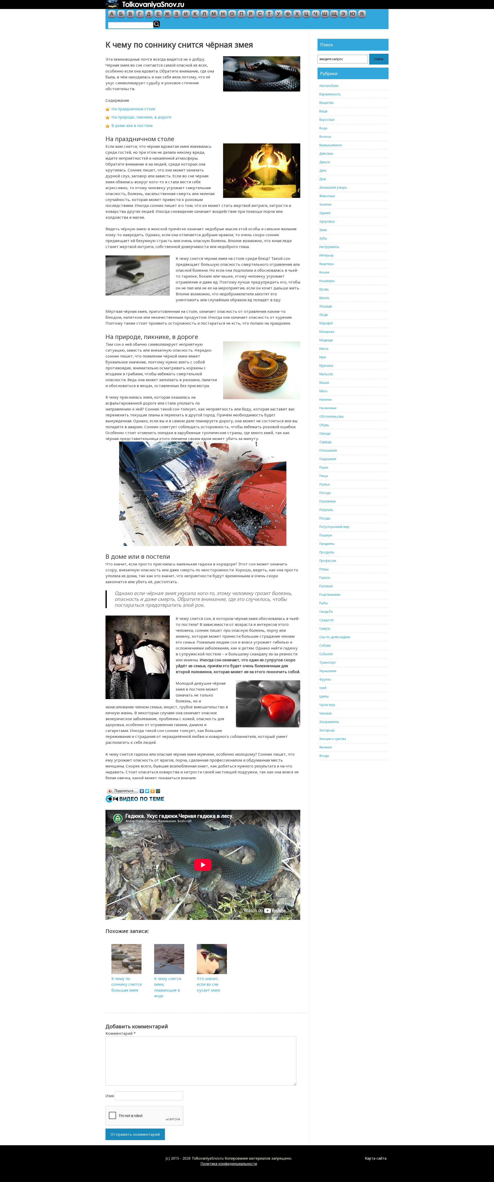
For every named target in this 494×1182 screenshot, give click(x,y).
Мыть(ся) (326, 374)
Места (323, 348)
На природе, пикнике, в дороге (141, 117)
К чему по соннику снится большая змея (126, 984)
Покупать (326, 510)
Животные (327, 196)
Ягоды (324, 756)
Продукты (326, 552)
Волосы (325, 136)
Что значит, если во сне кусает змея (208, 984)
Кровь (324, 289)
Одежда (325, 442)
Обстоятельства (331, 416)
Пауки (323, 467)
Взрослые (326, 119)
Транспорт (327, 662)
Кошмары (326, 281)
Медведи (326, 340)
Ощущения (327, 459)
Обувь (324, 425)
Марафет (326, 323)
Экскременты (329, 722)
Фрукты (325, 679)
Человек (325, 713)
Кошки (324, 272)
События (326, 654)
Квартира (326, 264)
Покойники (327, 501)
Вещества (326, 102)
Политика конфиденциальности (228, 1163)
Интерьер (326, 255)
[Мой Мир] (158, 790)
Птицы (324, 569)
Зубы (323, 238)
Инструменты (329, 247)
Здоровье (326, 221)
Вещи (323, 111)
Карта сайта (375, 1158)
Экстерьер (327, 730)
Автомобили (328, 86)
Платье (324, 484)
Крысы (324, 298)
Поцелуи (325, 535)
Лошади (325, 306)
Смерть (324, 628)
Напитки (325, 399)
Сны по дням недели (334, 637)
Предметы (326, 544)
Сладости (326, 620)
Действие (326, 153)
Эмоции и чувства (332, 739)
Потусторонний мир (334, 527)
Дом (322, 179)
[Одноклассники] (152, 790)
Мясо (323, 391)
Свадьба (326, 611)
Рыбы (323, 603)
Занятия (325, 204)
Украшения (327, 671)
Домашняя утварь (333, 187)
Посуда (324, 518)
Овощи (324, 433)
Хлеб (323, 688)
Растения (326, 586)
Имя (109, 1095)
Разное (324, 577)
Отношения (328, 450)
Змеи (323, 230)
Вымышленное (330, 145)
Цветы (324, 696)
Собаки (325, 645)
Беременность (330, 94)
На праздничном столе (133, 108)
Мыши (324, 382)
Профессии (327, 560)
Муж (322, 357)
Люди (323, 315)
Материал (326, 331)
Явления (325, 747)
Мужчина (326, 365)
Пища (323, 476)
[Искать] (156, 24)
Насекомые (327, 408)
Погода (325, 493)
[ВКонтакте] (142, 790)
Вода (323, 128)
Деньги (324, 162)
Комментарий (120, 1033)
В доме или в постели (132, 125)
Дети (322, 170)
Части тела (327, 705)
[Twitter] (147, 790)
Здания (324, 213)
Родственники (329, 594)
